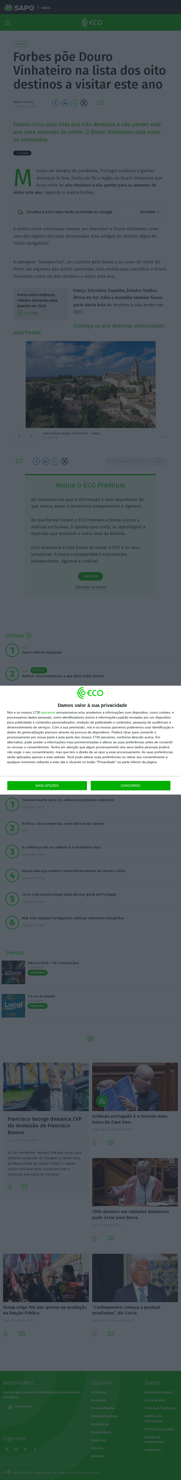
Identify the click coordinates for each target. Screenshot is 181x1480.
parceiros (48, 712)
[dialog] (90, 740)
